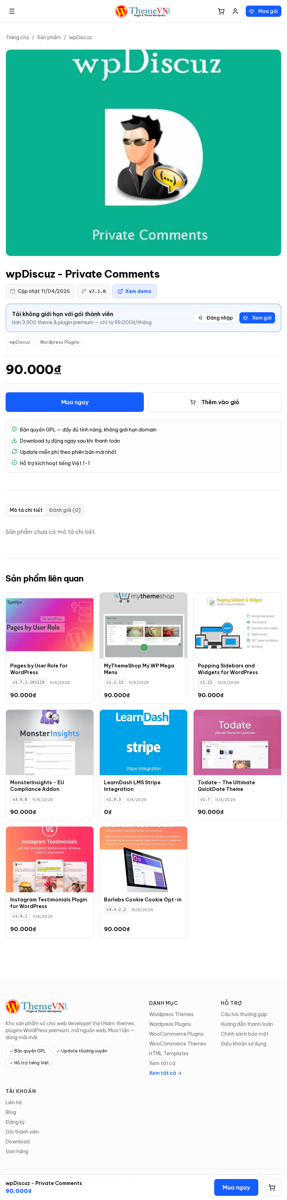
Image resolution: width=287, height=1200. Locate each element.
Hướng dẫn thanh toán (247, 1024)
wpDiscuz (80, 37)
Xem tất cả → (165, 1073)
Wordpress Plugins (59, 342)
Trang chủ (17, 37)
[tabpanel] (143, 532)
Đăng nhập (219, 318)
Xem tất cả (162, 1063)
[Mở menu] (12, 11)
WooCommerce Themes (177, 1044)
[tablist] (45, 510)
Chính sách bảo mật (244, 1034)
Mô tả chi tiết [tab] (26, 510)
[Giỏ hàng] (221, 11)
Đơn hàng (17, 1151)
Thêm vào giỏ (220, 402)
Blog (11, 1112)
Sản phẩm (49, 37)
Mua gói (268, 11)
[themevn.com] (143, 11)
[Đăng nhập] (235, 11)
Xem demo (138, 291)
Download (18, 1141)
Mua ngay (75, 402)
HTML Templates (169, 1053)
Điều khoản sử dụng (243, 1044)
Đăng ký (15, 1122)
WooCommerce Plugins (176, 1034)
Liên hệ (14, 1102)
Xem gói (262, 318)
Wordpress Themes (171, 1014)
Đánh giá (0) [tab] (64, 510)
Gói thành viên (22, 1132)
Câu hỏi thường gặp (244, 1014)
